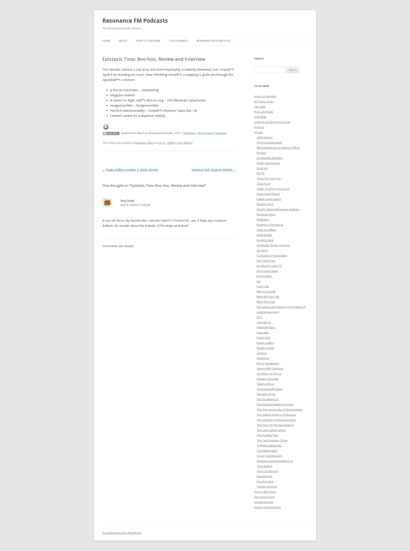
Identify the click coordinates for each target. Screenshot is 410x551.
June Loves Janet (267, 271)
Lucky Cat (263, 286)
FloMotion (263, 219)
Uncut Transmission (269, 456)
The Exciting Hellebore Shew (275, 404)
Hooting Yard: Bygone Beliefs (214, 170)
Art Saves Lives (264, 101)
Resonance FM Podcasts (135, 20)
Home (106, 41)
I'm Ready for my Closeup (273, 245)
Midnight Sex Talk (268, 297)
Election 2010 (265, 204)
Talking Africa (265, 384)
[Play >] (105, 126)
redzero (262, 353)
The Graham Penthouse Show (276, 420)
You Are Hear (265, 481)
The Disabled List (268, 399)
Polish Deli (263, 338)
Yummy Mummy (267, 487)
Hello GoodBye (266, 230)
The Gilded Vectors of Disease (276, 415)
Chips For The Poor (269, 178)
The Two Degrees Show (272, 440)
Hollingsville (264, 235)
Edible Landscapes (269, 199)
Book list (262, 168)
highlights (260, 117)
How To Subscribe (148, 41)
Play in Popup (205, 133)
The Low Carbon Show (271, 430)
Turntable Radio (267, 451)
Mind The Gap (266, 302)
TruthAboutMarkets (269, 445)
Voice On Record (267, 471)
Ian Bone (262, 250)
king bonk (127, 200)
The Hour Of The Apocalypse (275, 425)
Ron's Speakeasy (268, 363)
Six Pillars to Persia (269, 374)
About (123, 41)
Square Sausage (267, 379)
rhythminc (263, 358)
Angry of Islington (265, 96)
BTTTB (261, 173)
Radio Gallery (265, 343)
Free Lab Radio (263, 112)
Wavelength (264, 476)
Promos (259, 127)
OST (259, 317)
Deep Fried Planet (268, 194)
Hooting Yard (265, 240)
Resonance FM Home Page (214, 41)
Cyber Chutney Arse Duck (273, 189)
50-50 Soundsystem (269, 142)
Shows (258, 132)
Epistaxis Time (144, 143)
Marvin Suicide (266, 291)
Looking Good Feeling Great (272, 122)
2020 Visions (265, 137)
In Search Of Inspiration (272, 255)
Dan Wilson (185, 143)
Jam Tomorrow (266, 261)
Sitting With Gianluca (270, 368)
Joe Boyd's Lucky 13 (269, 266)
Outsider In (264, 322)
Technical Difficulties (270, 389)
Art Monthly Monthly (270, 158)
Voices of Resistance (267, 507)
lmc (259, 281)
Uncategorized (263, 502)
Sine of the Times (265, 492)
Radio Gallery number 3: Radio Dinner (130, 170)
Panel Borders (266, 327)
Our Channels (178, 41)
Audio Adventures (268, 163)
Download (221, 133)
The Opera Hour (264, 497)
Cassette (260, 106)
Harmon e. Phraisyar (270, 225)
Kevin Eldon (264, 276)
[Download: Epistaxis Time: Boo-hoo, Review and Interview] (111, 133)
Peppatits (263, 332)
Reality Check (265, 348)
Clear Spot (263, 184)
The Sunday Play (267, 435)
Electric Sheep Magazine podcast (278, 209)
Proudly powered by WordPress (121, 533)
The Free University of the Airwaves (280, 409)
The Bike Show (266, 394)
